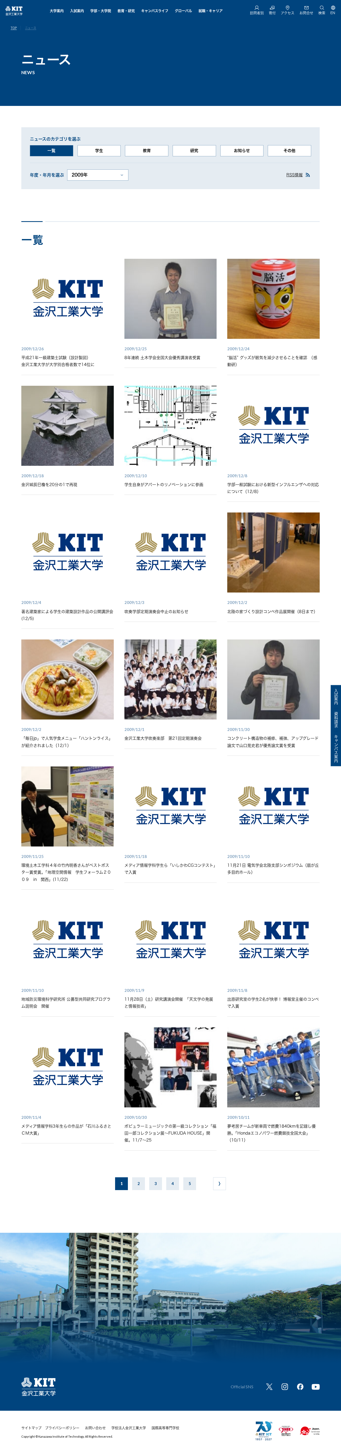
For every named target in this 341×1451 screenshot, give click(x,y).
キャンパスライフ (154, 11)
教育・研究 (126, 11)
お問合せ (306, 13)
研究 (194, 151)
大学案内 (57, 11)
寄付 (272, 13)
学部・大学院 (100, 11)
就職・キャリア (210, 11)
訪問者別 (257, 13)
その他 (289, 151)
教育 (147, 151)
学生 (99, 151)
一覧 (51, 151)
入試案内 (77, 11)
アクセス (287, 13)
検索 (321, 13)
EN (332, 13)
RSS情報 (294, 175)
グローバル (183, 11)
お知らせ (242, 151)
